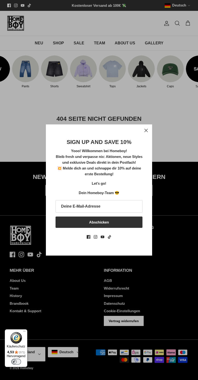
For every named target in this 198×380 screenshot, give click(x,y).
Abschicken (99, 222)
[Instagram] (95, 237)
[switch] (16, 362)
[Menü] (24, 332)
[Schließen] (146, 130)
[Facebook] (88, 237)
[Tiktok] (109, 237)
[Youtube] (102, 237)
